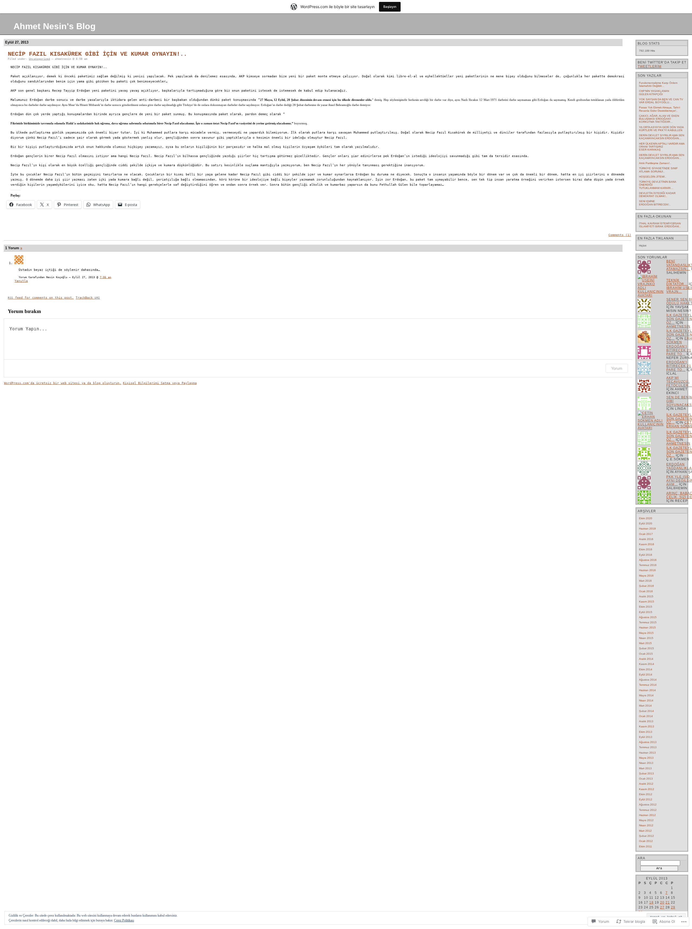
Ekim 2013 (645, 731)
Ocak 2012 (646, 841)
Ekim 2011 (645, 846)
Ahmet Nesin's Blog (55, 26)
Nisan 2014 (646, 700)
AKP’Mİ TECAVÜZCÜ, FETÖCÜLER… (679, 381)
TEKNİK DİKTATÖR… (677, 282)
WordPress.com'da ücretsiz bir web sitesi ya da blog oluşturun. (62, 383)
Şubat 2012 (646, 835)
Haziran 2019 (647, 528)
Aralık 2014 (646, 658)
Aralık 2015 (646, 596)
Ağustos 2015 (648, 617)
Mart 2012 (645, 830)
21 (668, 902)
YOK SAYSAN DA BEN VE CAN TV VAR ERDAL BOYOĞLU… (661, 101)
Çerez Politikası (124, 920)
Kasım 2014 (646, 663)
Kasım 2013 (646, 726)
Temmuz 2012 (648, 809)
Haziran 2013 (647, 752)
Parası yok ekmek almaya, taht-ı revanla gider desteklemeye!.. (659, 109)
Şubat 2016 (646, 585)
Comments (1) (619, 235)
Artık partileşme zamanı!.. (655, 163)
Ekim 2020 (645, 518)
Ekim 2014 (645, 669)
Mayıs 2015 (646, 632)
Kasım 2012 (646, 789)
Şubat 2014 (646, 711)
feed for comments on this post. (41, 297)
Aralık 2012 (646, 783)
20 (662, 902)
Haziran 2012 (647, 815)
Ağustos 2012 (648, 804)
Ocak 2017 (646, 533)
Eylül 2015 (645, 612)
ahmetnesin (678, 326)
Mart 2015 (645, 643)
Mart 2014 (645, 705)
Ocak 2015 (646, 653)
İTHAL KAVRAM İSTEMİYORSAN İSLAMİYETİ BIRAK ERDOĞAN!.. (660, 225)
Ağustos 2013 (648, 742)
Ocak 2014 (646, 716)
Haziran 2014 (647, 690)
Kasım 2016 (646, 544)
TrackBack (88, 297)
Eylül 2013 (645, 736)
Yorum (616, 368)
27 (662, 907)
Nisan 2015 (646, 638)
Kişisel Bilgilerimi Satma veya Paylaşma (160, 383)
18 (651, 902)
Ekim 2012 (645, 794)
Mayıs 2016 (646, 575)
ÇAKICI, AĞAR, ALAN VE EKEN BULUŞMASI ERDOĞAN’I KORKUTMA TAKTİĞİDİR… (659, 119)
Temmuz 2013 (648, 747)
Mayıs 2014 (646, 695)
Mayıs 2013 (646, 757)
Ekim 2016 (645, 549)
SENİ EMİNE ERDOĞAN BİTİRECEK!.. (655, 203)
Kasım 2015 (646, 601)
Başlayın (389, 7)
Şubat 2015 (646, 648)
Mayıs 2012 (646, 820)
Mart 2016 (645, 580)
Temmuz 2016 (648, 565)
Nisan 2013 (646, 762)
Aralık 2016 (646, 539)
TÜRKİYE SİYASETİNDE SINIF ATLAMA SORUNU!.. (658, 170)
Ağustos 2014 (648, 679)
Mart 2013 (645, 768)
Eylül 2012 (645, 799)
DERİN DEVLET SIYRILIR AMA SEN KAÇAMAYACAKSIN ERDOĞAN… (661, 137)
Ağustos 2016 (648, 559)
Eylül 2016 (645, 554)
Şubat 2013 (646, 773)
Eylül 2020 (645, 523)
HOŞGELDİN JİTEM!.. (652, 176)
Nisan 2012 (646, 825)
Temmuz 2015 (648, 622)
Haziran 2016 (647, 570)
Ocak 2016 (646, 591)
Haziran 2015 (647, 627)
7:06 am (105, 277)
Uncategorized (39, 59)
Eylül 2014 (645, 674)
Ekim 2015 (645, 606)
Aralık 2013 (646, 721)
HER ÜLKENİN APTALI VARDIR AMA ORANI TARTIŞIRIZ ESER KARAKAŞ (661, 146)
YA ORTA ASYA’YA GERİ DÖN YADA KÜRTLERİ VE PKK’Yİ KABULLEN (661, 129)
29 (673, 907)
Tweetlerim (649, 66)
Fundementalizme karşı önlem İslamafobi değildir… (658, 84)
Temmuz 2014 (648, 684)
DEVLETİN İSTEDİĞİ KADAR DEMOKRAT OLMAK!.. (657, 195)
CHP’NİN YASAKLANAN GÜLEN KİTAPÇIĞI (654, 92)
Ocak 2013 (646, 778)
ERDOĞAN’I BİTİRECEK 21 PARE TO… (678, 350)
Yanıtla (21, 281)
